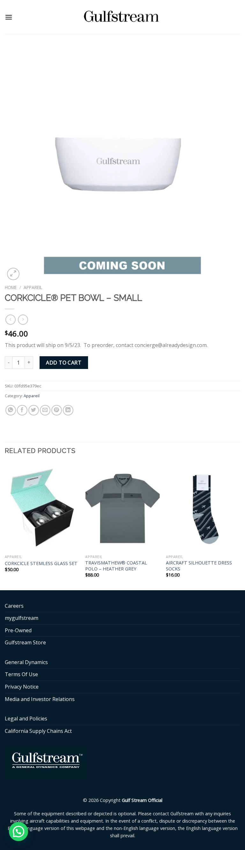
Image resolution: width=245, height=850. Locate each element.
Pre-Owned (18, 630)
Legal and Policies (26, 718)
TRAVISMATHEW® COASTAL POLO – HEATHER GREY (116, 566)
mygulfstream (21, 617)
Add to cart (63, 362)
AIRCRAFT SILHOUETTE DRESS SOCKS (199, 566)
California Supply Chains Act (38, 730)
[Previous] (5, 526)
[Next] (240, 526)
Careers (14, 605)
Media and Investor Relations (40, 699)
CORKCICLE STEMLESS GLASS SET (41, 563)
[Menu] (8, 17)
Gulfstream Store (25, 642)
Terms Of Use (21, 674)
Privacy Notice (22, 686)
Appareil (33, 287)
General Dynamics (26, 662)
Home (11, 287)
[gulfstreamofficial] (122, 17)
